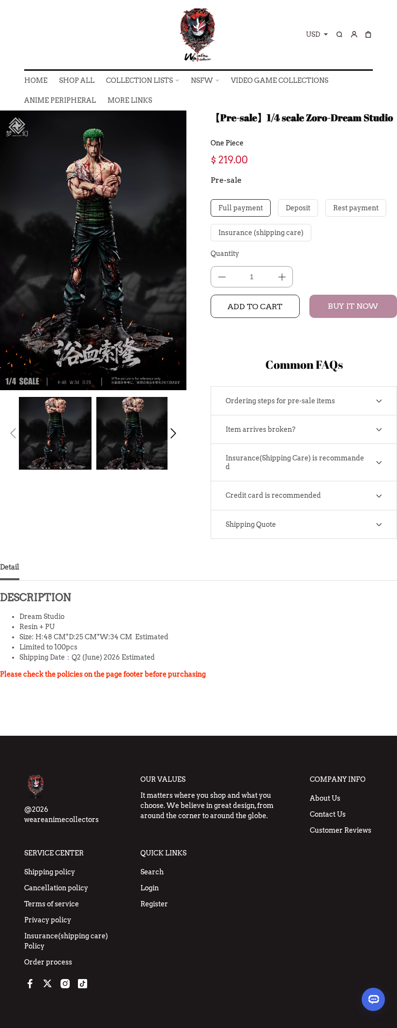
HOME (35, 80)
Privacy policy (47, 920)
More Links (129, 100)
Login (149, 888)
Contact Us (328, 814)
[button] (13, 433)
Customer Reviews (340, 830)
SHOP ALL (76, 80)
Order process (48, 962)
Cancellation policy (56, 888)
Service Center (54, 853)
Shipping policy (49, 872)
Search (152, 872)
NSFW (202, 80)
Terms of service (51, 904)
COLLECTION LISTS (139, 80)
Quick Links (163, 853)
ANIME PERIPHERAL (60, 100)
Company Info (338, 779)
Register (154, 904)
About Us (325, 798)
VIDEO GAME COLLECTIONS (279, 80)
